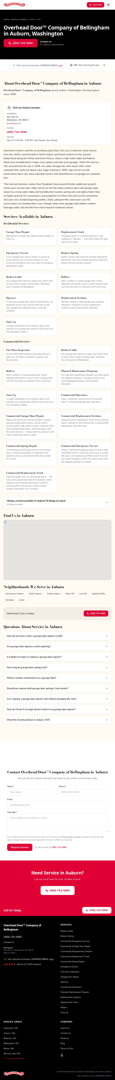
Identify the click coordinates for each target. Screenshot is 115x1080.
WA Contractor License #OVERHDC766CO (94, 1076)
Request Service (20, 847)
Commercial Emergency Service (74, 941)
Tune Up (64, 1012)
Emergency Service (69, 966)
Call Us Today (12, 910)
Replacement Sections (70, 997)
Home (6, 19)
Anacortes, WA (11, 1028)
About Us (64, 1028)
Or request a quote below (52, 44)
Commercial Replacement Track (74, 956)
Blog (62, 1043)
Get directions (12, 123)
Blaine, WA (9, 1048)
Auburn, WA (9, 1033)
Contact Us (9, 942)
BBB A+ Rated (9, 953)
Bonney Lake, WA (12, 1053)
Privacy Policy (67, 837)
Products (64, 1038)
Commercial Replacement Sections (76, 951)
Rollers (63, 1007)
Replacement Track (69, 1002)
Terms (77, 837)
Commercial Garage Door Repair (75, 946)
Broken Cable (66, 931)
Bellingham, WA (11, 1043)
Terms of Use (66, 1048)
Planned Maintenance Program (74, 992)
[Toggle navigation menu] (108, 5)
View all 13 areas (15, 1058)
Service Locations (19, 19)
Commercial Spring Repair (72, 961)
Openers (64, 982)
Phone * (62, 786)
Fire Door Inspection (69, 971)
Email (9, 799)
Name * (10, 786)
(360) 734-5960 (17, 132)
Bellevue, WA (10, 1038)
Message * (12, 812)
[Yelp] (61, 1055)
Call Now (97, 4)
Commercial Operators (70, 987)
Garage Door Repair (69, 976)
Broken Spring (67, 936)
